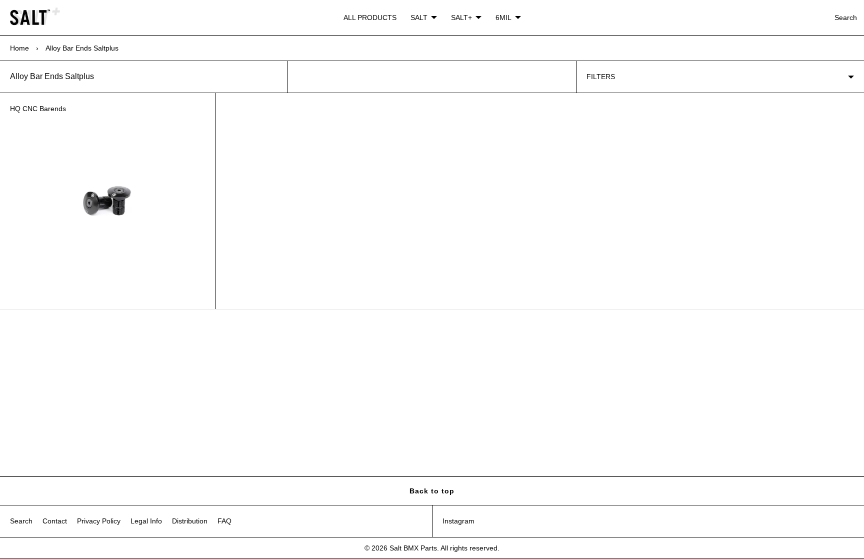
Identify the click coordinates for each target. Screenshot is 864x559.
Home (19, 48)
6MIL (504, 18)
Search (845, 18)
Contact (54, 521)
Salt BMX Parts (413, 548)
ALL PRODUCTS (370, 18)
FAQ (225, 521)
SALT (419, 18)
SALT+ (461, 18)
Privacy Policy (98, 521)
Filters (600, 77)
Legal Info (146, 521)
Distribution (190, 521)
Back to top (432, 491)
